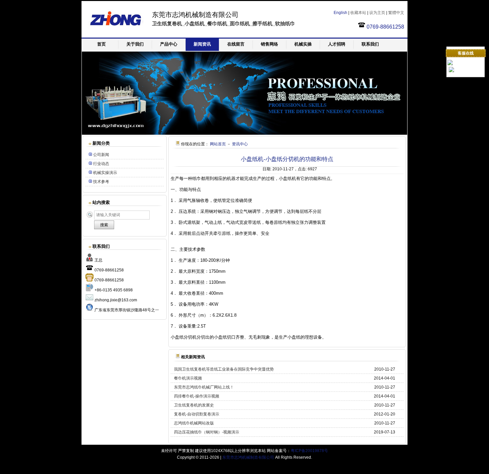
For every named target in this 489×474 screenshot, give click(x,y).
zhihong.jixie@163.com (115, 300)
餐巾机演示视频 (188, 378)
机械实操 (303, 44)
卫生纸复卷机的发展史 (194, 405)
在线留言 (235, 44)
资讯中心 (240, 144)
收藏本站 (358, 12)
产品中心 (168, 44)
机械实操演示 (105, 172)
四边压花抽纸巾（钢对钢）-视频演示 (206, 432)
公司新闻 (101, 154)
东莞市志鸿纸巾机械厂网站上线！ (204, 387)
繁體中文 (396, 12)
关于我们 (135, 44)
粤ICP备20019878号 (309, 450)
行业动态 (101, 163)
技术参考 (101, 181)
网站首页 (218, 144)
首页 (101, 44)
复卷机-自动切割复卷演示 (196, 414)
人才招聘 (336, 44)
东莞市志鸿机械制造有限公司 (248, 457)
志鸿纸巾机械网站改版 (194, 423)
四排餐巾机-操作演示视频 (196, 396)
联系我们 (370, 44)
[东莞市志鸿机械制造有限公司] (115, 34)
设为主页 (377, 12)
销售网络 (269, 44)
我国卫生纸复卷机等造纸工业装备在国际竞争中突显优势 (224, 369)
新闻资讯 (202, 44)
